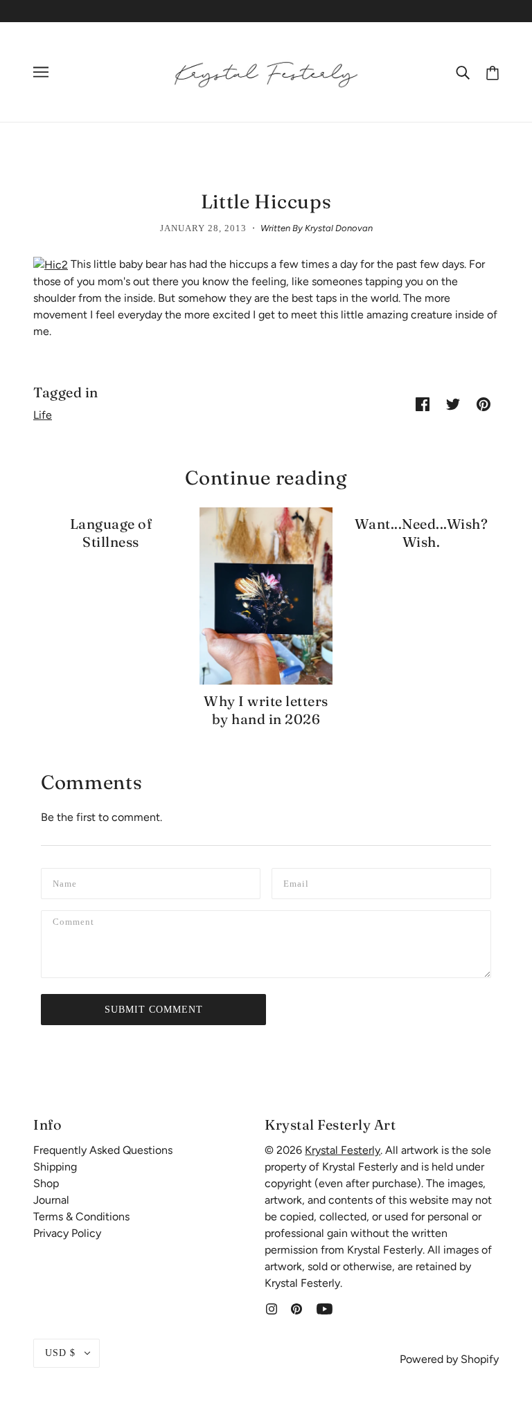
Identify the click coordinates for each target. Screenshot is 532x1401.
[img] (271, 1308)
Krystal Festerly (342, 1150)
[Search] (462, 72)
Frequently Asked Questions (102, 1150)
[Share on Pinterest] (483, 403)
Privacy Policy (67, 1233)
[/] (266, 71)
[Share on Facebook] (422, 403)
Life (42, 415)
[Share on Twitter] (453, 403)
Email (298, 882)
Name (66, 882)
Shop (46, 1183)
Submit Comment (154, 1009)
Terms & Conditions (81, 1216)
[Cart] (492, 71)
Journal (51, 1199)
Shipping (55, 1166)
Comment (77, 924)
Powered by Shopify (449, 1359)
